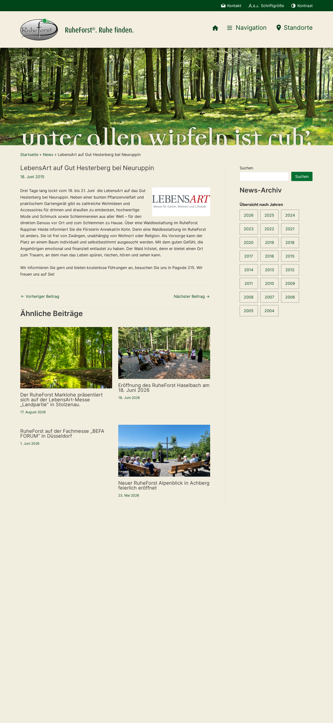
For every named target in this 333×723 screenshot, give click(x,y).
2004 (269, 310)
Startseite (29, 154)
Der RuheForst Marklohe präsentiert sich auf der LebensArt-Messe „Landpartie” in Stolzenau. (61, 399)
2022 (269, 228)
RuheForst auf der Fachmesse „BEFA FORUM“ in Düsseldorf (62, 433)
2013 (269, 269)
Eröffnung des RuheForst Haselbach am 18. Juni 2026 (163, 387)
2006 (290, 297)
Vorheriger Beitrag (40, 296)
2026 (249, 215)
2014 (248, 269)
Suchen (246, 167)
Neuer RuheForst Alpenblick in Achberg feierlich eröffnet (163, 485)
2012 (289, 269)
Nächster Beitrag (192, 296)
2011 (249, 283)
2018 (289, 242)
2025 (269, 215)
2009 (290, 283)
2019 (269, 242)
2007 (269, 297)
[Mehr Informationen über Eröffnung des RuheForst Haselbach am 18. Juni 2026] (164, 352)
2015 (289, 256)
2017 (248, 256)
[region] (166, 96)
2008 (249, 297)
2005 (249, 310)
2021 (289, 228)
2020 (249, 242)
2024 (290, 215)
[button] (7, 96)
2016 (269, 256)
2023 (249, 228)
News (48, 154)
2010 (269, 283)
